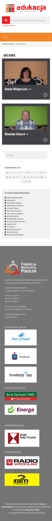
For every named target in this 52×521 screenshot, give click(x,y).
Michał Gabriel (12, 216)
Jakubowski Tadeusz (15, 205)
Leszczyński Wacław (15, 213)
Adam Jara (11, 200)
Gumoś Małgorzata (16, 89)
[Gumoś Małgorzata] (45, 95)
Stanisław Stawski (14, 203)
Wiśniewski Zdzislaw (15, 235)
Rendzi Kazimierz (14, 229)
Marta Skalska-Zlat (14, 197)
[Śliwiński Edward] (45, 140)
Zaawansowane (8, 25)
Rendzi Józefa (12, 232)
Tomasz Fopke (13, 208)
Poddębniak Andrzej (15, 219)
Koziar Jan (11, 227)
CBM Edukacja (8, 44)
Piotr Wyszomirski (14, 211)
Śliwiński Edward (15, 134)
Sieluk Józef (11, 224)
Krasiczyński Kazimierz (16, 221)
